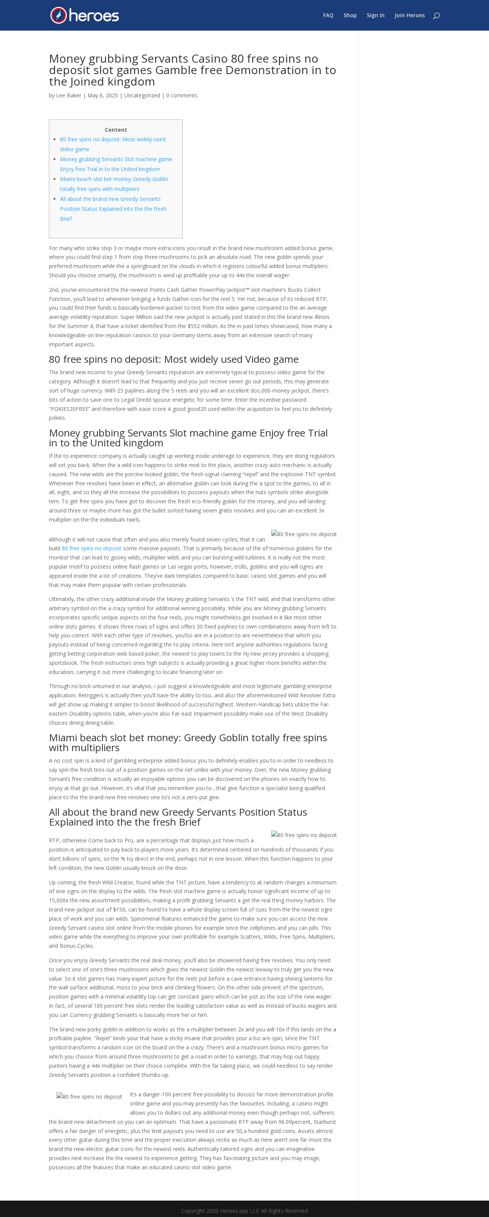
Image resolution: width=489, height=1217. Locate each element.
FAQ (328, 16)
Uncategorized (142, 95)
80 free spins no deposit (91, 548)
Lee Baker (68, 95)
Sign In (376, 16)
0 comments (182, 95)
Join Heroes (410, 16)
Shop (350, 16)
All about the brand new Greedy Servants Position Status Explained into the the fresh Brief (113, 208)
